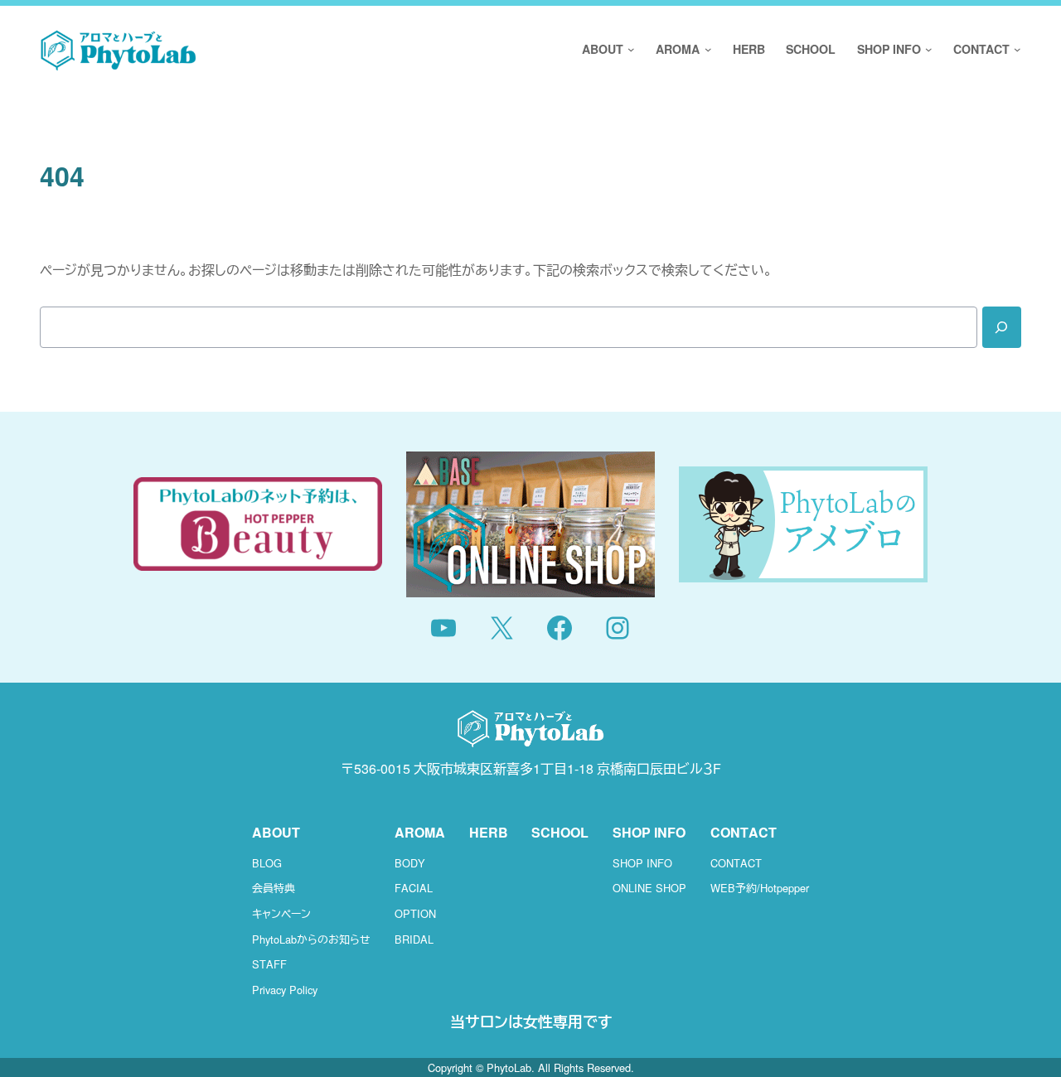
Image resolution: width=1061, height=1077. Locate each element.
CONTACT (736, 863)
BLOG (267, 863)
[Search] (1001, 327)
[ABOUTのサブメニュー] (629, 50)
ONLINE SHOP (649, 888)
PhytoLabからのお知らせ (311, 939)
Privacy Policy (284, 989)
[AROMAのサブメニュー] (705, 50)
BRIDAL (414, 939)
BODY (410, 863)
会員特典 (273, 888)
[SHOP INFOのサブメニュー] (927, 50)
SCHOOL (560, 832)
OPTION (415, 913)
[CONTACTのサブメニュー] (1015, 50)
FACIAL (414, 888)
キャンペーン (281, 913)
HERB (488, 832)
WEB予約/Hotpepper (759, 888)
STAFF (269, 964)
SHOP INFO (642, 863)
